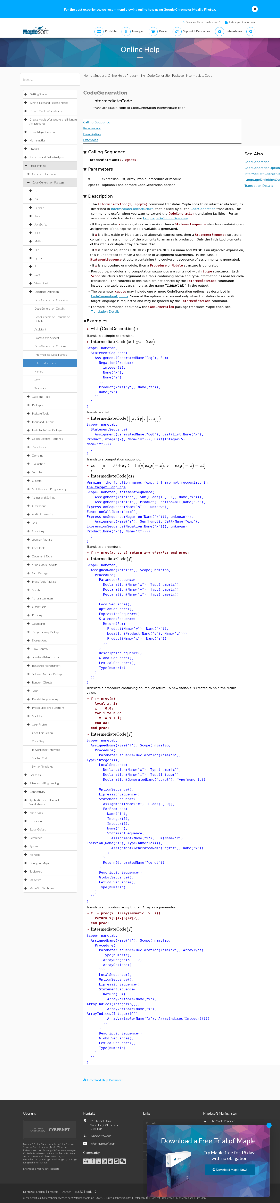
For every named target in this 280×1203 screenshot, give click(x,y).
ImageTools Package (44, 581)
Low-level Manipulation (46, 657)
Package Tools (40, 413)
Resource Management (46, 665)
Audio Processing (42, 514)
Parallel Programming (45, 699)
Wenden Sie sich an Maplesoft (204, 22)
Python (38, 258)
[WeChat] (123, 1161)
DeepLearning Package (46, 632)
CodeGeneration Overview (51, 300)
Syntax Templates (42, 766)
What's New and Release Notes (49, 102)
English (40, 1191)
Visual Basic (41, 283)
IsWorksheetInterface (46, 749)
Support (100, 75)
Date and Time (41, 396)
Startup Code (40, 758)
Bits (34, 522)
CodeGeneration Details (49, 308)
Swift (37, 275)
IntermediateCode (45, 363)
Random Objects (42, 682)
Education (36, 821)
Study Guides (38, 829)
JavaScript (40, 224)
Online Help (116, 75)
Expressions (39, 640)
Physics (34, 148)
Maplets (37, 716)
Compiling (38, 531)
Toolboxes (36, 871)
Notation (37, 590)
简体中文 (91, 1191)
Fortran (39, 207)
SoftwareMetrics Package (47, 674)
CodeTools (38, 548)
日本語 (79, 1191)
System (34, 846)
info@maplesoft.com (102, 1143)
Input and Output (43, 422)
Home (87, 75)
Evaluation (38, 464)
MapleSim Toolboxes (42, 888)
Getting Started (39, 94)
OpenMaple (39, 606)
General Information (45, 174)
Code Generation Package (48, 182)
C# (36, 199)
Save (37, 380)
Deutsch (66, 1191)
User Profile (39, 724)
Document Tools (42, 556)
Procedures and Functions (48, 707)
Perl (36, 249)
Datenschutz (141, 1198)
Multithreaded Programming (49, 489)
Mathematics (38, 140)
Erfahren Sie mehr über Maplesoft (41, 1168)
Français (53, 1191)
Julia (37, 233)
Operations (39, 506)
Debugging (38, 623)
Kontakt (89, 1113)
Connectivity (37, 791)
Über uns (29, 1113)
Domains (37, 455)
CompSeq (38, 741)
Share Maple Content (43, 132)
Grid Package (40, 573)
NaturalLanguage (42, 598)
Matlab (38, 241)
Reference (36, 838)
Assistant (40, 329)
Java (37, 216)
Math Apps (36, 812)
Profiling (37, 615)
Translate (40, 388)
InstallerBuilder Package (47, 430)
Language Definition (46, 291)
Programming (38, 165)
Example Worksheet (46, 337)
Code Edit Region (42, 733)
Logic (35, 691)
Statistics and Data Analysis (47, 157)
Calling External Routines (47, 438)
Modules (37, 472)
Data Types (39, 447)
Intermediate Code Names (50, 354)
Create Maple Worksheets (46, 111)
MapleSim (35, 880)
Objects (37, 480)
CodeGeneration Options (50, 346)
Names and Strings (43, 497)
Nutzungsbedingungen (118, 1198)
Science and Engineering (44, 783)
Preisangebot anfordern (242, 22)
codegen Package (42, 539)
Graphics (35, 775)
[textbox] (140, 250)
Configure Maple (40, 863)
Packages (37, 405)
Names (38, 371)
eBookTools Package (44, 564)
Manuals (35, 854)
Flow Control (40, 648)
